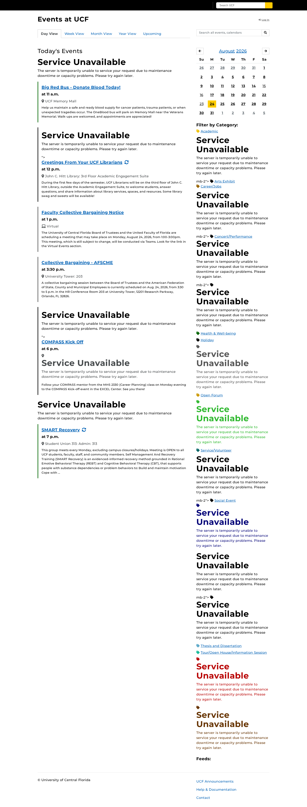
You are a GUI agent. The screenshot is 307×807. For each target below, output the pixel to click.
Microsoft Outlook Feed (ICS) (223, 758)
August (227, 50)
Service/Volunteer (216, 450)
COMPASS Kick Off (62, 341)
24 (212, 104)
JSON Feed (244, 758)
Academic (209, 131)
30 (243, 68)
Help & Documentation (216, 790)
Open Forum (212, 395)
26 (201, 68)
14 (254, 86)
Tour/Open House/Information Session (234, 653)
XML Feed (237, 758)
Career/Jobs (211, 186)
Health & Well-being (218, 333)
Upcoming (152, 34)
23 (202, 104)
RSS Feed (230, 758)
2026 (241, 50)
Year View (127, 34)
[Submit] (269, 5)
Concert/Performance (233, 237)
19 (233, 95)
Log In (265, 19)
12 (233, 86)
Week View (74, 34)
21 (254, 95)
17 (212, 95)
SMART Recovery (61, 429)
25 (222, 104)
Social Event (225, 500)
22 (264, 95)
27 (212, 68)
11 (222, 86)
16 (201, 95)
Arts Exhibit (224, 181)
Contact (203, 798)
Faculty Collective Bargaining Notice (83, 212)
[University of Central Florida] (68, 5)
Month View (101, 34)
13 (243, 86)
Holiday (207, 340)
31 (254, 68)
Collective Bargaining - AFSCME (77, 262)
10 (212, 86)
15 (264, 86)
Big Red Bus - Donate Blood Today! (81, 87)
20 (243, 95)
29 (233, 68)
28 (222, 68)
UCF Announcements (214, 781)
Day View (49, 34)
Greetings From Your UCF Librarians (82, 162)
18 (222, 95)
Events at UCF (63, 19)
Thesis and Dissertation (221, 646)
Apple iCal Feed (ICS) (216, 758)
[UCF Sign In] (197, 5)
